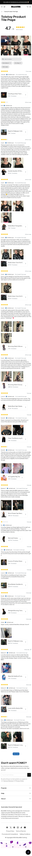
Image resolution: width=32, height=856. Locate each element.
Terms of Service (8, 781)
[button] (6, 40)
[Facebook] (7, 827)
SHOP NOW (4, 3)
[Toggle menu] (2, 6)
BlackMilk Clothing (21, 837)
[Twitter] (11, 827)
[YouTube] (25, 827)
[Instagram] (18, 827)
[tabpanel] (16, 407)
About (3, 799)
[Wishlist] (27, 6)
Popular (4, 788)
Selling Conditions (25, 834)
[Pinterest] (14, 827)
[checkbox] (5, 66)
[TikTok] (21, 827)
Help (2, 793)
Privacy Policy (20, 781)
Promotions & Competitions (10, 834)
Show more (16, 754)
